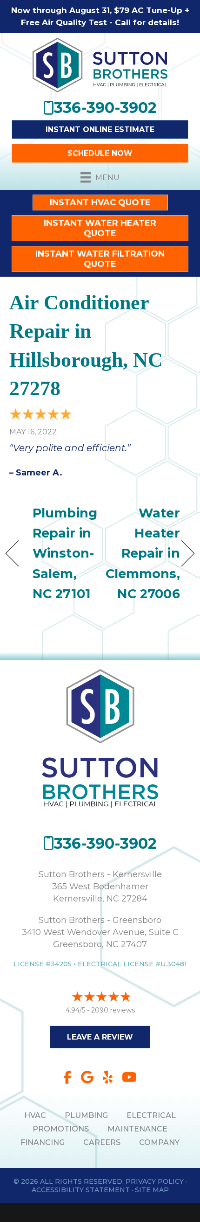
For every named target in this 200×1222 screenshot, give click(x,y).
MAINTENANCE (137, 1128)
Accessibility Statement (81, 1190)
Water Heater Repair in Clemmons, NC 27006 (143, 553)
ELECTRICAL (151, 1115)
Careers (101, 1142)
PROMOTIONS (61, 1128)
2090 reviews (113, 1010)
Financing (42, 1142)
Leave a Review (100, 1037)
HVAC (35, 1115)
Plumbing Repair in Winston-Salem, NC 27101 (65, 553)
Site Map (152, 1190)
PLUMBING (86, 1115)
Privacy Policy (155, 1181)
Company (159, 1142)
